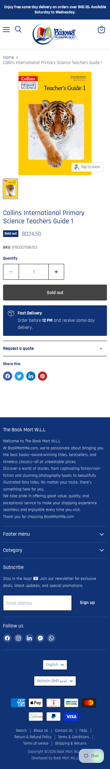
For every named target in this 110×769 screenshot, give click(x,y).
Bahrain (52, 681)
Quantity (10, 258)
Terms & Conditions (73, 737)
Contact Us (64, 730)
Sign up (87, 602)
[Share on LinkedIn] (30, 376)
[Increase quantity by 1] (56, 272)
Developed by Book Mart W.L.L (55, 758)
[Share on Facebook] (7, 376)
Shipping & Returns (71, 743)
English (52, 664)
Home (8, 57)
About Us (41, 730)
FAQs (83, 730)
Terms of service (35, 743)
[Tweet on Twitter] (19, 376)
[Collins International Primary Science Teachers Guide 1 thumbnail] (10, 189)
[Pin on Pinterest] (42, 376)
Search (21, 730)
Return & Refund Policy (32, 737)
